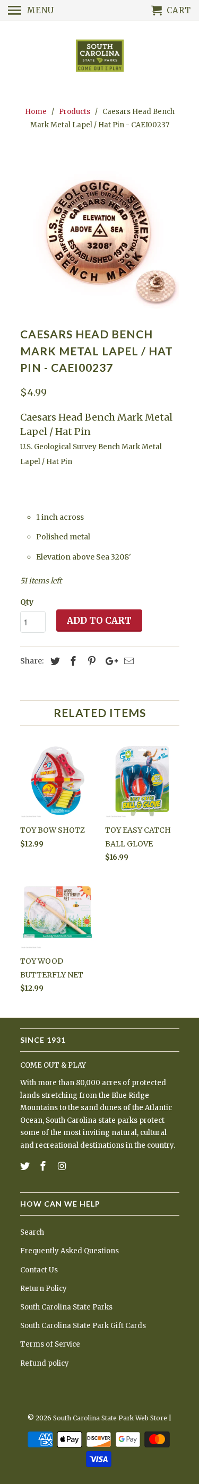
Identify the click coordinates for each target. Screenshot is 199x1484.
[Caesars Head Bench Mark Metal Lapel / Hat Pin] (99, 231)
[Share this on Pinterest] (90, 661)
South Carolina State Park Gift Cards (83, 1325)
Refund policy (44, 1363)
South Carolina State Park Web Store (110, 1418)
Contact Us (39, 1270)
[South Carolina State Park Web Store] (99, 56)
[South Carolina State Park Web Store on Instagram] (62, 1166)
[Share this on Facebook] (71, 661)
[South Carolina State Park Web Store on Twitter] (26, 1166)
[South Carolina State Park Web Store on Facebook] (44, 1166)
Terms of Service (50, 1344)
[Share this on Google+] (108, 661)
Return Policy (43, 1288)
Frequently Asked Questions (69, 1250)
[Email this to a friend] (127, 661)
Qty (26, 602)
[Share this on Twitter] (53, 661)
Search (32, 1232)
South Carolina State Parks (66, 1307)
